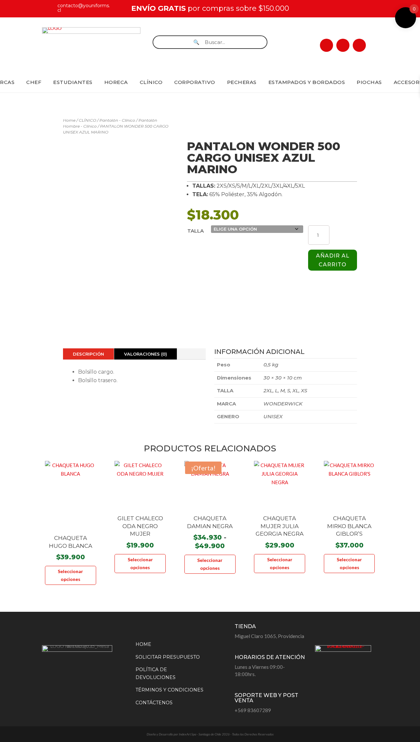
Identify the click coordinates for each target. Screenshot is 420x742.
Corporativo (194, 82)
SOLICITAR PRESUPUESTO (168, 657)
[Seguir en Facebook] (326, 45)
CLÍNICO (87, 120)
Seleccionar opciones (70, 575)
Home (69, 120)
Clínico (151, 82)
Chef (33, 82)
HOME (143, 644)
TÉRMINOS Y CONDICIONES (169, 690)
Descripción (88, 354)
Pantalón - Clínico (117, 120)
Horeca (116, 82)
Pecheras (242, 82)
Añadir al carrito (332, 260)
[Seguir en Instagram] (342, 45)
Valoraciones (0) (145, 354)
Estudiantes (73, 82)
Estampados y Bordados (306, 82)
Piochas (369, 82)
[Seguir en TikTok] (359, 45)
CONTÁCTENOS (154, 703)
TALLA (195, 231)
